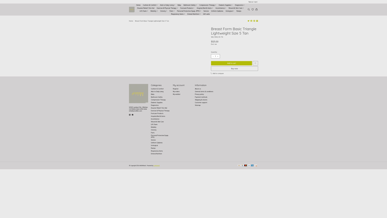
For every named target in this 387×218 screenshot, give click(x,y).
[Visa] (249, 166)
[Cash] (239, 166)
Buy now (234, 68)
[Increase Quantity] (217, 56)
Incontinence (155, 119)
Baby (179, 5)
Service (206, 11)
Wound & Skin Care (157, 122)
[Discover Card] (255, 166)
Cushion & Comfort (157, 89)
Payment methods (201, 97)
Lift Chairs (154, 124)
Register (175, 89)
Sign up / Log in (253, 2)
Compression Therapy (158, 100)
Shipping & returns (201, 100)
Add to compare (218, 73)
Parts (152, 133)
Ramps (239, 11)
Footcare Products (157, 113)
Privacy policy (199, 94)
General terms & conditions (204, 91)
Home (138, 5)
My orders (176, 91)
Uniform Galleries (217, 11)
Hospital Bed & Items (158, 116)
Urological (154, 145)
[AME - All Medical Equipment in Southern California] (132, 9)
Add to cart (231, 63)
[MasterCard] (245, 166)
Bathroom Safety (156, 97)
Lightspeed (157, 165)
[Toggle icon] (248, 9)
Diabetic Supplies (157, 102)
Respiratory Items (157, 151)
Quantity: (214, 52)
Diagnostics (155, 105)
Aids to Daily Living (157, 91)
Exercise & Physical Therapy (160, 111)
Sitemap (198, 105)
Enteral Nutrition (156, 154)
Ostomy (153, 130)
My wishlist (176, 94)
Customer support (201, 102)
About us (198, 89)
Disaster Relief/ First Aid (145, 8)
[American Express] (252, 166)
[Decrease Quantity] (213, 56)
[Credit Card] (242, 166)
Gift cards (206, 14)
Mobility (153, 127)
